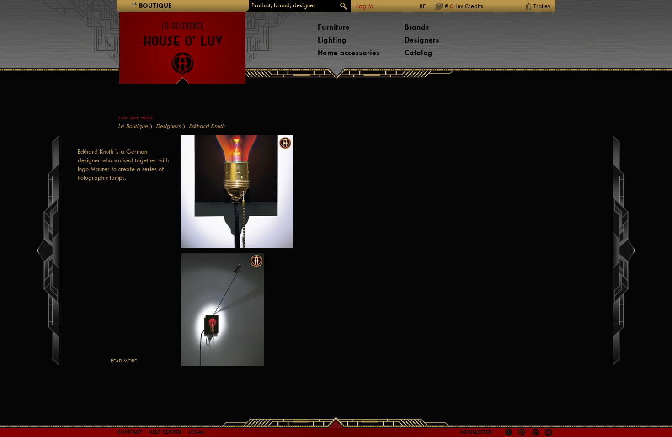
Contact (129, 432)
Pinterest (522, 432)
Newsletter (476, 432)
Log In (364, 6)
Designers (422, 40)
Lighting (332, 40)
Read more (124, 361)
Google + (536, 433)
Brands (417, 27)
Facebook (509, 432)
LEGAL (196, 432)
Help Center (165, 432)
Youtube (549, 432)
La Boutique (133, 126)
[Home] (182, 43)
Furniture (334, 27)
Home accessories (349, 52)
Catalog (418, 52)
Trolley (542, 6)
